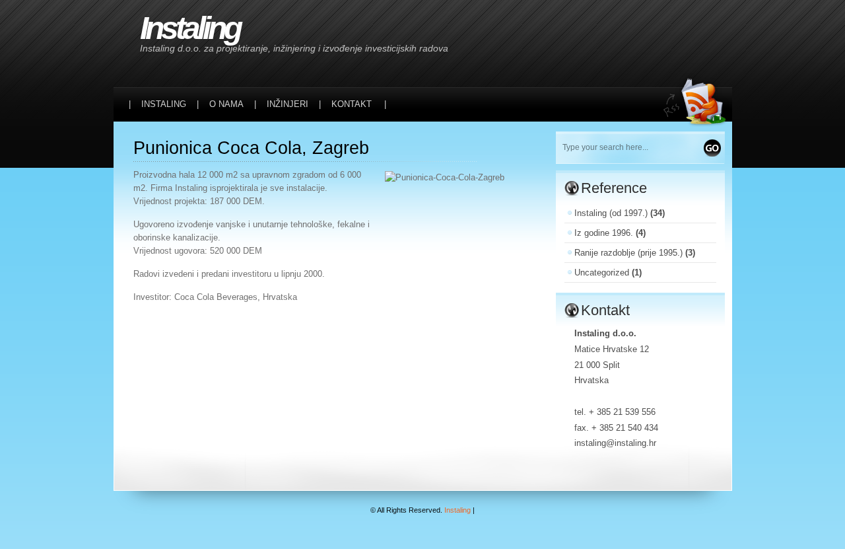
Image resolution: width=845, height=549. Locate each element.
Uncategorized (601, 272)
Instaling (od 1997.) (611, 213)
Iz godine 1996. (603, 233)
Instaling (190, 28)
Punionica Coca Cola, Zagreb (251, 148)
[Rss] (697, 27)
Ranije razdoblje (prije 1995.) (628, 253)
